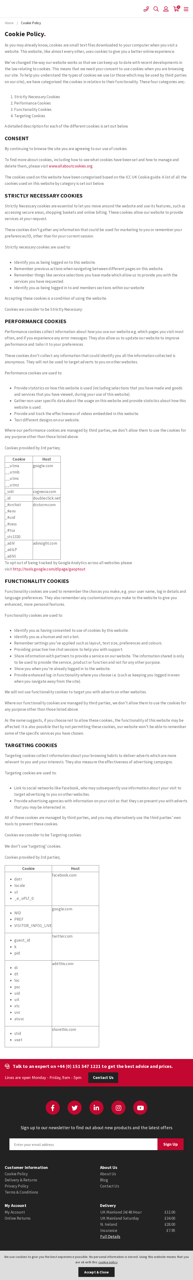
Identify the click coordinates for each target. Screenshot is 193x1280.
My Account (15, 1212)
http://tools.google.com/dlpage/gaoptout (49, 569)
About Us (108, 1173)
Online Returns (18, 1218)
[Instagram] (118, 1108)
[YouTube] (140, 1108)
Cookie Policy (16, 1173)
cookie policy (108, 1262)
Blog (104, 1180)
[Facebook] (53, 1108)
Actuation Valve (13, 9)
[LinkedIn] (96, 1108)
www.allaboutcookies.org (70, 166)
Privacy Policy (16, 1186)
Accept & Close (96, 1272)
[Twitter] (75, 1108)
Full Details (110, 1236)
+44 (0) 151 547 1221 (79, 1066)
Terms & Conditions (21, 1192)
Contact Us (103, 1077)
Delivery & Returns (21, 1180)
